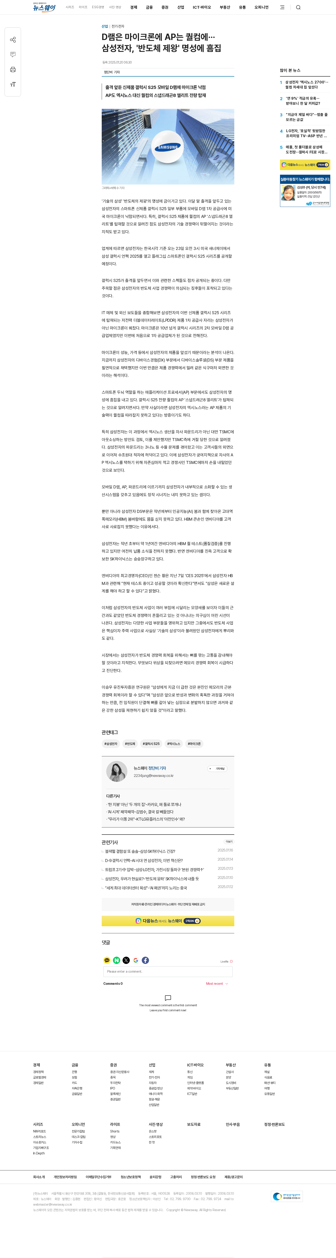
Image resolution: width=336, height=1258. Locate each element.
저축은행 (77, 1088)
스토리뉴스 (39, 1137)
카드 (74, 1083)
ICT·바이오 (202, 7)
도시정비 (231, 1083)
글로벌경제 (39, 1077)
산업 (180, 7)
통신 (189, 1072)
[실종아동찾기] (288, 187)
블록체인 (115, 1094)
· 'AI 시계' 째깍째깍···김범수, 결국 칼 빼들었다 (139, 811)
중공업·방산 (156, 1088)
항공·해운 (154, 1099)
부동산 (225, 7)
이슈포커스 (39, 1142)
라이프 (83, 7)
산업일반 (154, 1105)
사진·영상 (115, 7)
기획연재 (115, 1148)
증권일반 (115, 1099)
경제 (133, 7)
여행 (266, 1088)
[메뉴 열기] (282, 7)
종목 (112, 1077)
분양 (228, 1077)
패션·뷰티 (269, 1083)
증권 (165, 7)
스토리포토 (155, 1137)
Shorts (114, 1131)
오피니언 (262, 7)
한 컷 (152, 1142)
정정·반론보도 (274, 1124)
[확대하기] (168, 112)
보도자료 (193, 1124)
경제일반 (38, 1083)
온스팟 (153, 1131)
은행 (74, 1072)
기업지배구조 (41, 1148)
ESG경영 (98, 7)
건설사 (230, 1072)
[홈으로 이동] (44, 7)
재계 (151, 1072)
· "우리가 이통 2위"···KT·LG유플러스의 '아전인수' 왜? (145, 819)
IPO (112, 1088)
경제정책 (38, 1072)
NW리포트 (39, 1131)
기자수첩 (77, 1142)
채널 (266, 1072)
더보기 (229, 841)
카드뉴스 (115, 1142)
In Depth (39, 1153)
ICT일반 (192, 1094)
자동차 (153, 1083)
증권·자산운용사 (119, 1072)
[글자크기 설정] (13, 84)
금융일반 (77, 1094)
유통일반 (269, 1094)
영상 (112, 1137)
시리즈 (70, 7)
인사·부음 (233, 1124)
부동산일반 (232, 1088)
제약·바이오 (194, 1088)
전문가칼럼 (78, 1131)
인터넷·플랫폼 (195, 1083)
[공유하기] (13, 40)
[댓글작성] (13, 54)
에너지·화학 (156, 1094)
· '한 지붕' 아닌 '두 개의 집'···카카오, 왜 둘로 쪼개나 (143, 804)
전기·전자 (118, 26)
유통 (242, 7)
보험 (74, 1077)
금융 (149, 7)
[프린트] (13, 69)
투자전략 (115, 1083)
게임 (189, 1077)
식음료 (268, 1077)
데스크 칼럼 (78, 1137)
